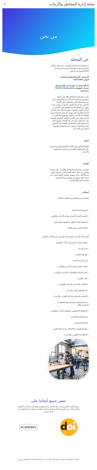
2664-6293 (78, 80)
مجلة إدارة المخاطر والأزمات (72, 4)
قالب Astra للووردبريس (26, 459)
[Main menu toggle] (4, 4)
